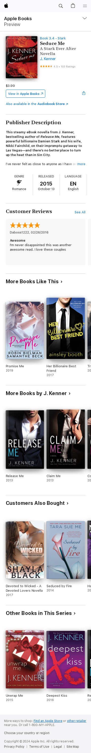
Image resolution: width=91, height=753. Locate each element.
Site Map (72, 746)
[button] (61, 6)
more (81, 164)
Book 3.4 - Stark (53, 38)
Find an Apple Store (48, 721)
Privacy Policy (14, 746)
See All (80, 212)
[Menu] (85, 6)
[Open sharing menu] (83, 93)
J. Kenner (48, 59)
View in (24, 94)
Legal (58, 746)
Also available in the (35, 104)
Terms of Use (39, 746)
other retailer (76, 721)
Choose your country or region (27, 733)
